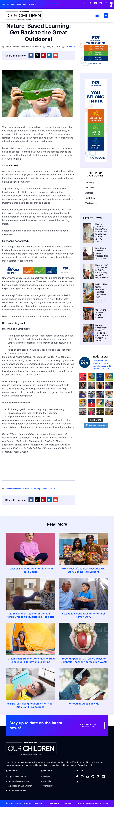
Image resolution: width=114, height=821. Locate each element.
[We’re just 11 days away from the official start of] (100, 411)
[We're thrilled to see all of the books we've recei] (109, 411)
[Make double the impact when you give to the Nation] (109, 403)
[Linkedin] (95, 3)
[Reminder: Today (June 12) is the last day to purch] (82, 411)
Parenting (89, 182)
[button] (97, 15)
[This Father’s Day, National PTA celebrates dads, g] (100, 385)
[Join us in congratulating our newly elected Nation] (82, 385)
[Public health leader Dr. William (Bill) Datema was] (91, 385)
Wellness (89, 193)
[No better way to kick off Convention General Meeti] (100, 394)
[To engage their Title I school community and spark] (109, 377)
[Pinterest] (100, 3)
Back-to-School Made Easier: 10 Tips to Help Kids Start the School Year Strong (101, 332)
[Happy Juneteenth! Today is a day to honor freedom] (91, 403)
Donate (32, 4)
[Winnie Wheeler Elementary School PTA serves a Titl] (91, 377)
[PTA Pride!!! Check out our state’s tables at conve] (109, 394)
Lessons (44, 489)
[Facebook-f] (85, 3)
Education (70, 46)
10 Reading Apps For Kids (83, 703)
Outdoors (51, 489)
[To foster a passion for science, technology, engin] (100, 403)
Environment (27, 489)
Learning (36, 489)
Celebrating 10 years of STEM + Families (100, 314)
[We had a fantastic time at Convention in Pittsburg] (100, 377)
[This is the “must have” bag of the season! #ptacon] (82, 403)
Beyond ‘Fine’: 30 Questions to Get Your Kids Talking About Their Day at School (101, 271)
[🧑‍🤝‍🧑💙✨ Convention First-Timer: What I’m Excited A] (91, 411)
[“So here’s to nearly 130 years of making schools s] (91, 394)
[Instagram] (106, 3)
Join (25, 4)
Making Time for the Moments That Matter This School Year (101, 290)
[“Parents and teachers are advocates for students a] (109, 385)
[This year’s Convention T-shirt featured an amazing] (82, 394)
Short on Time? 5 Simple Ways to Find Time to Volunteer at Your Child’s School (101, 233)
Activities (9, 489)
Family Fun (90, 198)
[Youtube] (111, 3)
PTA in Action (91, 203)
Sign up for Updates (11, 4)
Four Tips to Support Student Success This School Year (101, 253)
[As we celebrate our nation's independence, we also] (82, 377)
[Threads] (90, 3)
